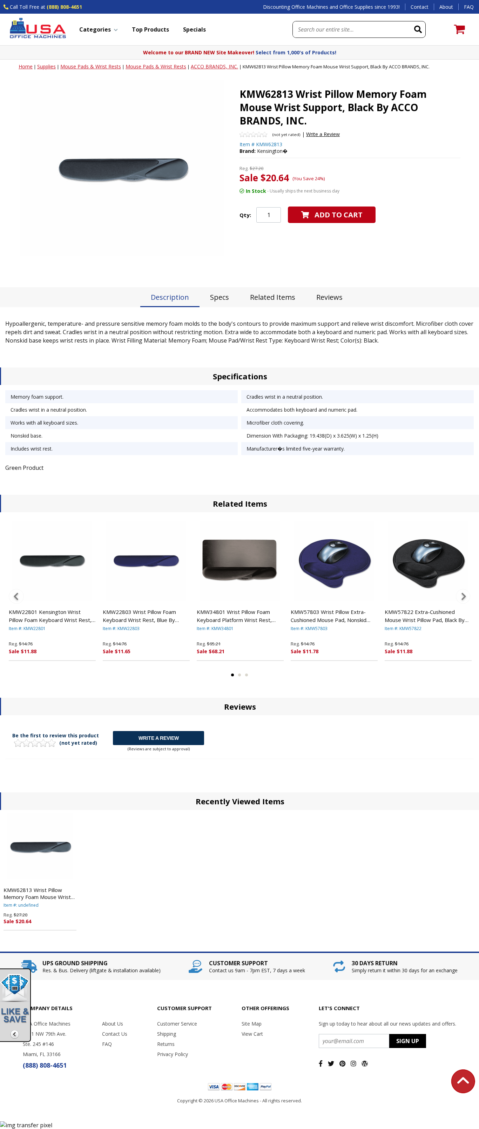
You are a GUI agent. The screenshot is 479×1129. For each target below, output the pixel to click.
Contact (420, 7)
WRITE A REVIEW (159, 738)
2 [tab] (239, 675)
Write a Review (323, 134)
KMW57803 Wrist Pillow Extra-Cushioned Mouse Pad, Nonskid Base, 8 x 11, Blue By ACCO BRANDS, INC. (328, 616)
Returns (166, 1044)
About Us (112, 1023)
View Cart (252, 1033)
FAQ (469, 7)
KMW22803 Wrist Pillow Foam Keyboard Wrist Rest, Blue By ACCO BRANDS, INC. (139, 616)
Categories (95, 29)
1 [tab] (232, 675)
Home (26, 66)
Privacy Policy (172, 1054)
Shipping (166, 1033)
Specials (194, 29)
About (446, 7)
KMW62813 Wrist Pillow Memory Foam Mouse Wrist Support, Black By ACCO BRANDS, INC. (37, 893)
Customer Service (177, 1023)
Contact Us (114, 1033)
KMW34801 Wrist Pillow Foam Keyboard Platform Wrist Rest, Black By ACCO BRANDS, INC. (234, 616)
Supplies (46, 66)
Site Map (252, 1023)
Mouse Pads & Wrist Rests (90, 66)
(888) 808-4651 (64, 7)
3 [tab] (246, 675)
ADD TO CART (339, 214)
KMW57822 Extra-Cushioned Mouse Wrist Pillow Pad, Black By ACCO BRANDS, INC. (425, 616)
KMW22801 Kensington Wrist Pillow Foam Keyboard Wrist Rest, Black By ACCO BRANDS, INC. (50, 616)
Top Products (150, 29)
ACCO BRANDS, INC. (214, 66)
